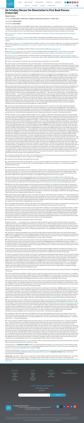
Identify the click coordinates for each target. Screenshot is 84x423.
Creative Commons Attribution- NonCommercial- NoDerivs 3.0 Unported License (40, 350)
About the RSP (28, 2)
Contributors (51, 5)
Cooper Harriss (19, 38)
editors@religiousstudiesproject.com (22, 346)
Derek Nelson (12, 49)
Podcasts (27, 5)
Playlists (42, 5)
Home (20, 2)
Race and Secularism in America (57, 179)
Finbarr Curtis (12, 56)
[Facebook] (70, 2)
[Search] (77, 5)
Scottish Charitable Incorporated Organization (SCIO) (34, 406)
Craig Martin (16, 43)
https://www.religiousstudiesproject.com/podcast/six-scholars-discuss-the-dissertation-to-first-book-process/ (42, 360)
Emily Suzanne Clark (18, 52)
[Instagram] (68, 2)
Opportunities (39, 2)
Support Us (49, 2)
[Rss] (77, 2)
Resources (58, 2)
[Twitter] (65, 2)
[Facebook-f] (64, 406)
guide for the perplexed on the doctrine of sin (65, 303)
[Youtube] (73, 2)
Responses (35, 5)
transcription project (14, 348)
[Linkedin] (75, 2)
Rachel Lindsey (12, 34)
